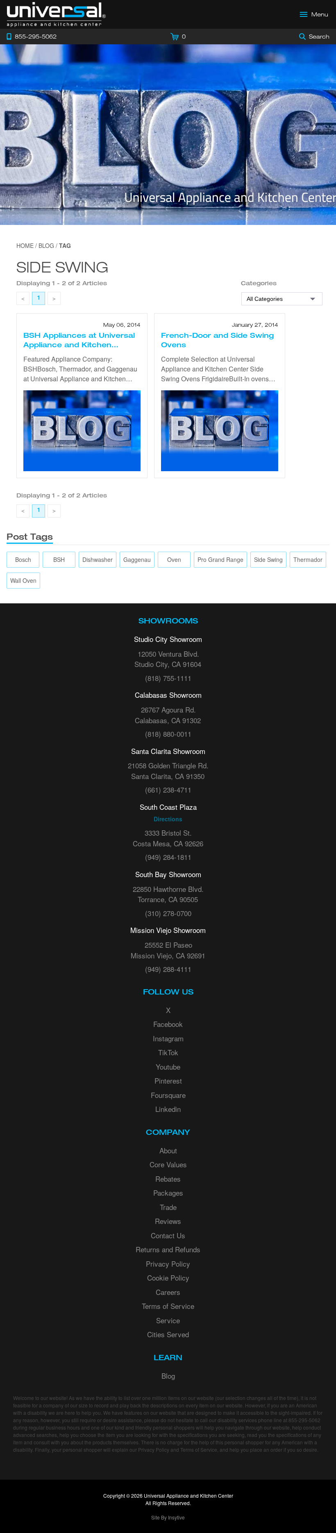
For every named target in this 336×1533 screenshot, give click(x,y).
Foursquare (168, 1095)
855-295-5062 (304, 1419)
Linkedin (168, 1109)
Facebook (168, 1024)
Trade (168, 1207)
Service (168, 1320)
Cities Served (168, 1334)
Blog (168, 1375)
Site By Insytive (168, 1517)
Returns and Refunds (168, 1249)
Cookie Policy (168, 1277)
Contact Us (168, 1235)
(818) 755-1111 (168, 678)
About (168, 1150)
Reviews (168, 1221)
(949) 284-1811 (168, 857)
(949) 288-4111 (168, 969)
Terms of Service (168, 1306)
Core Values (168, 1164)
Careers (168, 1292)
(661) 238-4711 (168, 789)
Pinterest (168, 1080)
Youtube (168, 1066)
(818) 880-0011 (168, 734)
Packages (168, 1192)
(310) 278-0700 (168, 913)
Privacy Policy (168, 1263)
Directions (168, 819)
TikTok (168, 1052)
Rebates (168, 1178)
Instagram (168, 1038)
